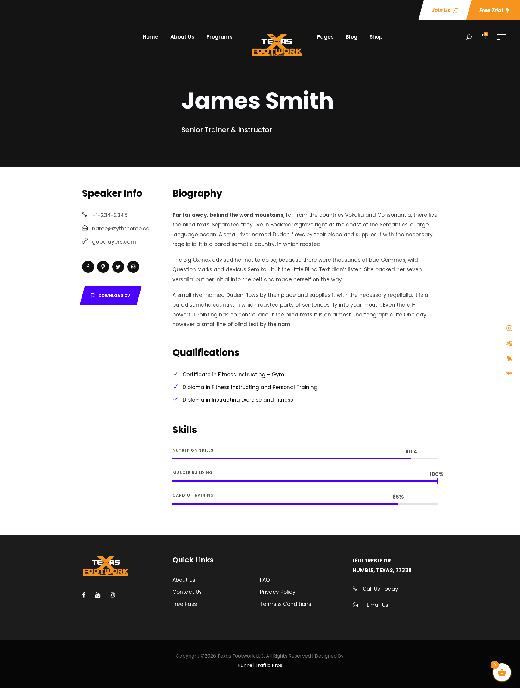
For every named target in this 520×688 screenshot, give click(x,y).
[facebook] (509, 373)
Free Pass (184, 604)
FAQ (265, 580)
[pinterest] (103, 267)
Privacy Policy (278, 592)
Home (150, 36)
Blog (352, 36)
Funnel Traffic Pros (260, 665)
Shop (376, 36)
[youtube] (509, 343)
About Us (182, 36)
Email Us (377, 605)
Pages (325, 36)
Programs (219, 36)
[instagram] (509, 328)
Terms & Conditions (285, 604)
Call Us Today (379, 589)
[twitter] (509, 358)
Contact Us (187, 592)
